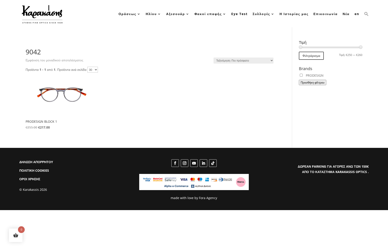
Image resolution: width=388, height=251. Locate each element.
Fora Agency (208, 198)
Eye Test (239, 14)
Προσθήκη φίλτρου (312, 82)
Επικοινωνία (325, 14)
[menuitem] (357, 14)
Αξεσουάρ (175, 14)
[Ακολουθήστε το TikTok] (213, 163)
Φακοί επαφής (208, 14)
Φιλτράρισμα (311, 55)
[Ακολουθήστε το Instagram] (184, 163)
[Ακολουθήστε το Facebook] (175, 163)
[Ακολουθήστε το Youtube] (194, 163)
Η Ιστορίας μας (294, 14)
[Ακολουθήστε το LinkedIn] (203, 163)
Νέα (346, 14)
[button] (366, 14)
